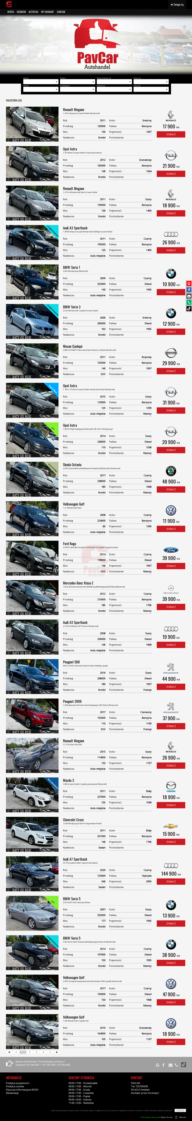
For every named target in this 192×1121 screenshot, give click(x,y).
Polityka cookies (15, 1086)
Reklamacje (12, 1093)
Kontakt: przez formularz (145, 1093)
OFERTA (10, 12)
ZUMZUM (61, 12)
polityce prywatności (165, 1110)
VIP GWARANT (47, 12)
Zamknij (180, 1110)
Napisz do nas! (156, 1117)
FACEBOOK (21, 12)
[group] (96, 45)
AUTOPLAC (33, 12)
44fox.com (182, 1117)
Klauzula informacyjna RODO (22, 1089)
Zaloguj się (178, 4)
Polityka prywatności (17, 1083)
